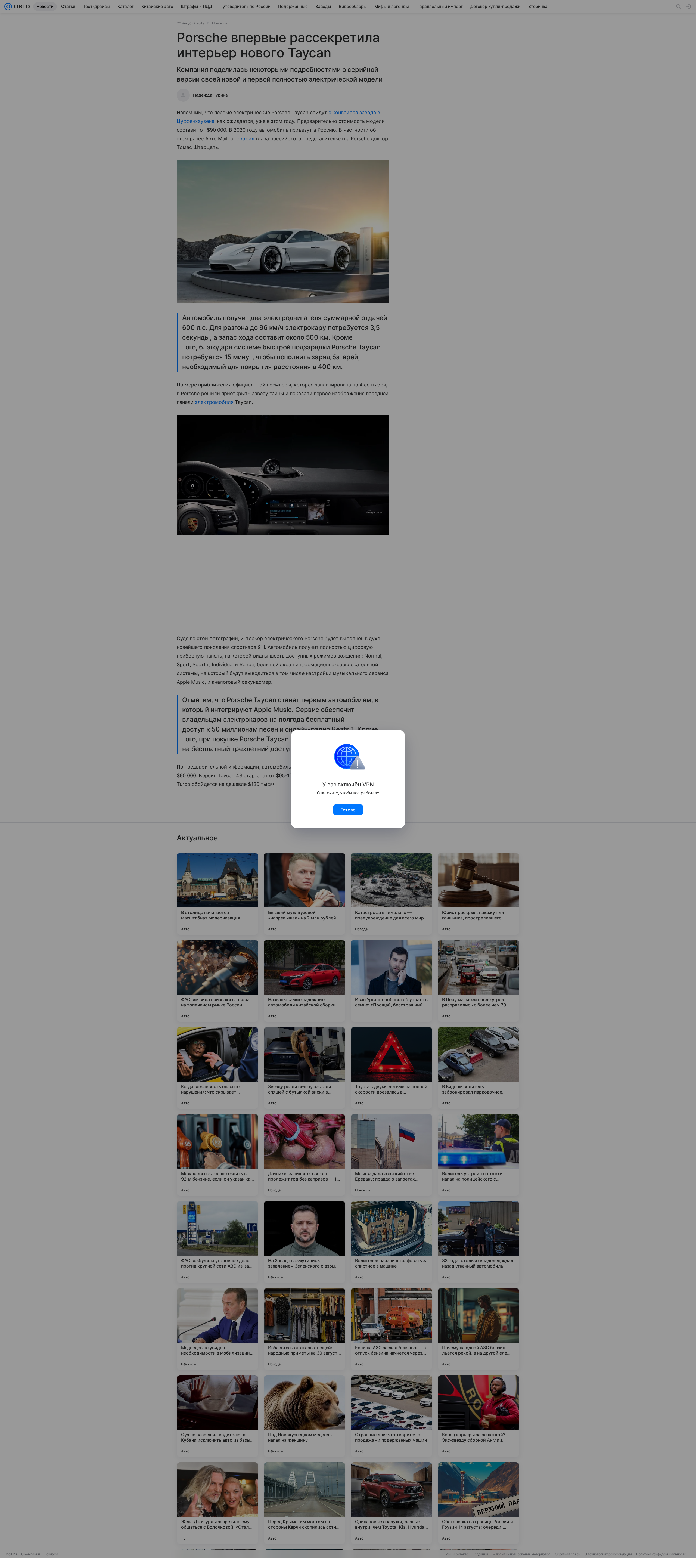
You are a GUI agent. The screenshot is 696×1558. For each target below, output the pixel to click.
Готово (348, 810)
